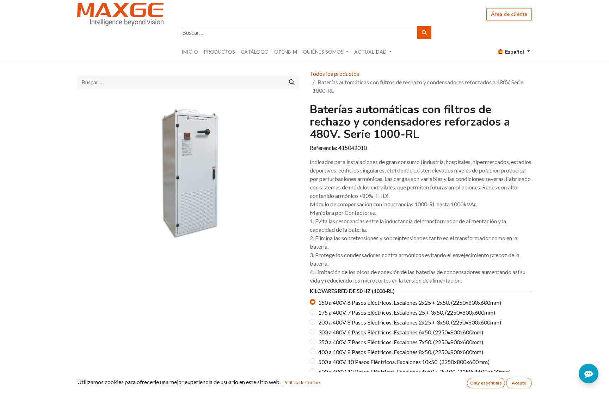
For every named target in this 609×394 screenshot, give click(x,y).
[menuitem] (190, 51)
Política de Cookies (302, 383)
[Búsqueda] (424, 32)
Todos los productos (334, 73)
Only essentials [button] (486, 383)
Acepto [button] (519, 383)
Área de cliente (509, 14)
